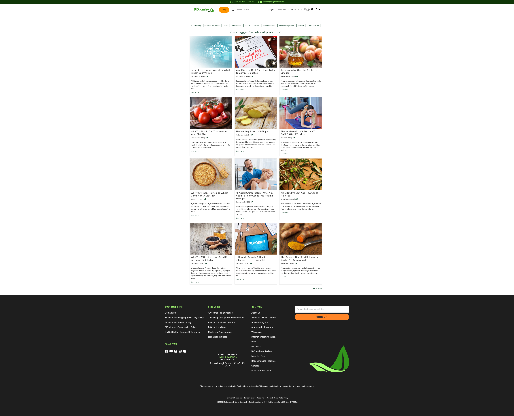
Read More (195, 92)
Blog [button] (270, 10)
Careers (255, 366)
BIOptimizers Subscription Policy (181, 327)
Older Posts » (316, 288)
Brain (226, 25)
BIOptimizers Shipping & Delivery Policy (184, 317)
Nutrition (301, 25)
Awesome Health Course (263, 317)
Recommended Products (263, 361)
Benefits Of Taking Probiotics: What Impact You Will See (210, 71)
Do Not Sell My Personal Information (182, 332)
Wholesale (256, 332)
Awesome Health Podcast (220, 313)
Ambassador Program (262, 327)
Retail (254, 341)
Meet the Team (258, 356)
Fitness (247, 25)
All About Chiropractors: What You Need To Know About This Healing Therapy (254, 195)
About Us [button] (295, 10)
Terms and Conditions (234, 398)
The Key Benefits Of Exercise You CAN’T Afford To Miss (299, 133)
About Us (255, 313)
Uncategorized (313, 25)
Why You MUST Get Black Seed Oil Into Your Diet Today (209, 258)
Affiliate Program (259, 322)
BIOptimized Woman (212, 25)
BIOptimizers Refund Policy (178, 322)
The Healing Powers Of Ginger (252, 131)
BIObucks (256, 346)
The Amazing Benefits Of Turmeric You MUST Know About (299, 258)
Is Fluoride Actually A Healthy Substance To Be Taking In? (252, 258)
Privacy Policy (249, 398)
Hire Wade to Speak (217, 337)
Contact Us (170, 313)
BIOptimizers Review (261, 351)
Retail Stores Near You (262, 370)
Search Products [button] (243, 10)
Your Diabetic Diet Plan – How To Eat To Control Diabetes (256, 71)
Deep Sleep (236, 25)
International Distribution (263, 337)
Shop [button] (224, 10)
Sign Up (321, 317)
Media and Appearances (220, 332)
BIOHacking (196, 25)
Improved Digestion (286, 25)
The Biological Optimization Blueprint (226, 317)
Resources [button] (282, 10)
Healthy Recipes (269, 25)
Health (256, 25)
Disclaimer (260, 398)
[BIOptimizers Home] (204, 9)
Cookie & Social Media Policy (277, 398)
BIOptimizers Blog (217, 327)
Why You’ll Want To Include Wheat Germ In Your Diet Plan (209, 194)
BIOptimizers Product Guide (221, 322)
